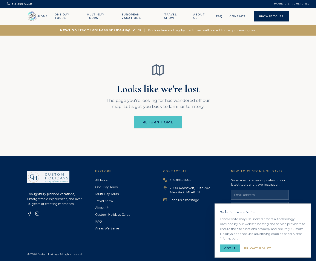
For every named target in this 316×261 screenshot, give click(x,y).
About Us (199, 16)
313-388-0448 (180, 180)
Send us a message (184, 200)
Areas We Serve (107, 228)
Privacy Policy (257, 248)
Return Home (158, 122)
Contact (237, 16)
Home (43, 16)
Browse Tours (271, 16)
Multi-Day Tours (95, 16)
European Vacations (131, 16)
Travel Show (170, 16)
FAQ (219, 16)
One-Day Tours (62, 16)
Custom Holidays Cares (112, 215)
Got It (230, 248)
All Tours (101, 180)
